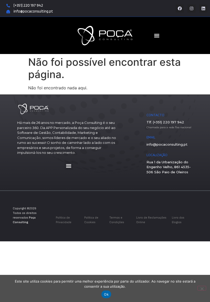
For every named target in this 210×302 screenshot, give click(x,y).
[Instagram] (191, 8)
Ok (106, 294)
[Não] (201, 288)
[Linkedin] (203, 8)
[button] (69, 165)
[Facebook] (180, 8)
